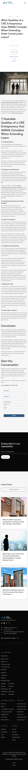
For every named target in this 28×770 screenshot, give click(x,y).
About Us (14, 729)
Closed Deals (4, 732)
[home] (8, 3)
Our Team (14, 732)
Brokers (3, 706)
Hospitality (17, 16)
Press (2, 734)
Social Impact (15, 734)
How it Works (4, 717)
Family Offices (20, 711)
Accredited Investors (22, 709)
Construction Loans (5, 664)
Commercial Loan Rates (6, 711)
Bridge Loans (4, 661)
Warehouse (11, 694)
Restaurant (11, 686)
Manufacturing (4, 689)
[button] (24, 2)
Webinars (3, 737)
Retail (10, 689)
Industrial (3, 686)
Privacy (14, 765)
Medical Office (4, 691)
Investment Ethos (16, 737)
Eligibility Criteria (4, 714)
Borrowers (3, 703)
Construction (4, 675)
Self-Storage (11, 691)
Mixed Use (3, 694)
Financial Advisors (21, 719)
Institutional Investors (22, 717)
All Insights (11, 16)
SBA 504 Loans (4, 659)
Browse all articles (14, 489)
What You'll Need (5, 719)
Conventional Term (5, 667)
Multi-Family (11, 683)
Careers (14, 740)
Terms (14, 762)
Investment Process (21, 706)
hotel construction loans (17, 113)
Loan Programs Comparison (7, 709)
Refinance (3, 678)
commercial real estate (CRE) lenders (9, 102)
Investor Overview (21, 703)
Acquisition (3, 672)
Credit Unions (20, 714)
